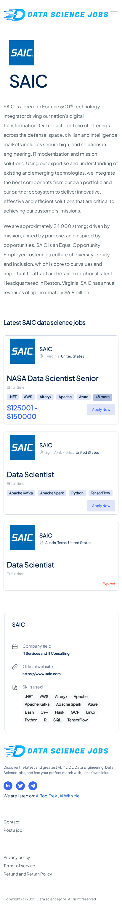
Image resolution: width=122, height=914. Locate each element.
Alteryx (45, 397)
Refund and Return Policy (28, 873)
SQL (57, 719)
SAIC (45, 348)
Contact (12, 821)
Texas (62, 542)
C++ (44, 712)
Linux (90, 712)
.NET (13, 397)
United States (72, 356)
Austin (50, 542)
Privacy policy (17, 857)
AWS (28, 397)
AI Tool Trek (47, 795)
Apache (65, 397)
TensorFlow (100, 493)
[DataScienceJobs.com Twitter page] (20, 785)
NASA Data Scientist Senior (52, 378)
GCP (75, 712)
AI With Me (70, 795)
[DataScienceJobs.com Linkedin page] (8, 785)
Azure (83, 397)
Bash (29, 712)
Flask (59, 712)
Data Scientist (30, 474)
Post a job (13, 830)
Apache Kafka (21, 493)
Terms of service (19, 865)
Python (77, 493)
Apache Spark (52, 493)
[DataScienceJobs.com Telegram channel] (32, 785)
